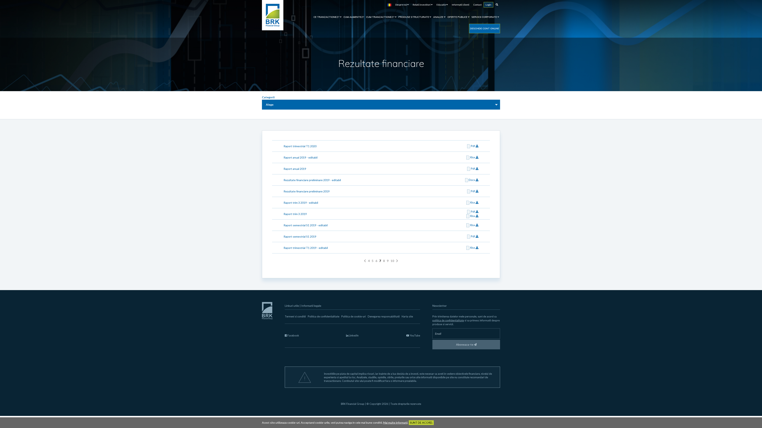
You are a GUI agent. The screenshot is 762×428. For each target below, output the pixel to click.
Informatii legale (311, 305)
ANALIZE (438, 16)
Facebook (293, 335)
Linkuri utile (292, 305)
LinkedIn (353, 335)
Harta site (407, 316)
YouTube (414, 335)
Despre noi (401, 4)
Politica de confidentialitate (323, 316)
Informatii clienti (460, 4)
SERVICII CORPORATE (484, 16)
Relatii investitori (422, 4)
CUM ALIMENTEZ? (353, 16)
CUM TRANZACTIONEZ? (380, 16)
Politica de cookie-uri (353, 316)
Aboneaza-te (465, 344)
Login (488, 4)
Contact (477, 4)
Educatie (441, 4)
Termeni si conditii (295, 316)
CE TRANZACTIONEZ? (327, 16)
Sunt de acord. (421, 422)
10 (392, 261)
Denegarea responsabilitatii (384, 316)
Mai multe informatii (395, 422)
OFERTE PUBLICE (457, 16)
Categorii (268, 97)
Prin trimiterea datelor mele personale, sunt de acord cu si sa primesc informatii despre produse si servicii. (466, 320)
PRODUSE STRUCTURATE (414, 16)
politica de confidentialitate (448, 320)
